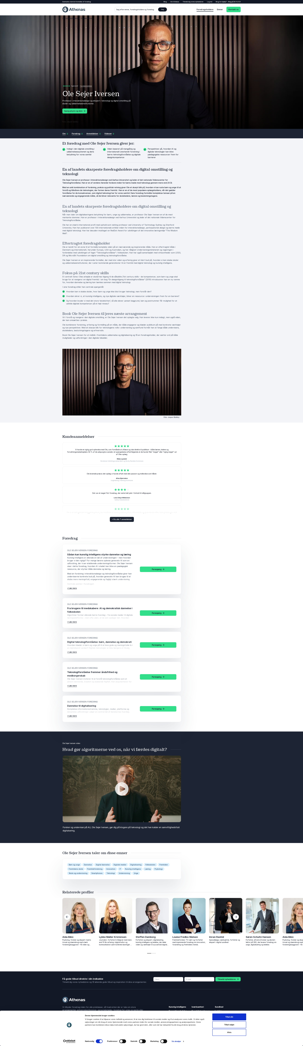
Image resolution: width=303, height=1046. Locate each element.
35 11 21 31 (237, 2)
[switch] (122, 1041)
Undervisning (124, 873)
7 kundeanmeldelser (86, 86)
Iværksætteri (198, 1007)
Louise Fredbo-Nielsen (185, 937)
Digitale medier (120, 865)
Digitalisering (135, 865)
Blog (165, 2)
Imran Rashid (216, 937)
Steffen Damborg (146, 937)
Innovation (110, 869)
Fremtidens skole (76, 869)
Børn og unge (74, 865)
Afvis (229, 1032)
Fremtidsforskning (94, 869)
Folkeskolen (150, 865)
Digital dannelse (103, 865)
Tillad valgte (229, 1025)
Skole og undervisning (78, 873)
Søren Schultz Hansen (38, 937)
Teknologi (111, 873)
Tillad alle (229, 1017)
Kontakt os (233, 9)
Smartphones (96, 873)
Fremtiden (163, 865)
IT (120, 869)
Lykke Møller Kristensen (112, 937)
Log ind (209, 2)
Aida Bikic (68, 937)
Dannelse (88, 865)
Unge (136, 873)
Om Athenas (174, 2)
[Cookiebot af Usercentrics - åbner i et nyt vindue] (69, 1041)
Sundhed (219, 1007)
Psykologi (159, 869)
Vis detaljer (176, 1041)
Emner (220, 9)
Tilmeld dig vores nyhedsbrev (193, 2)
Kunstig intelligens (133, 869)
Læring (148, 869)
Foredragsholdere (205, 9)
